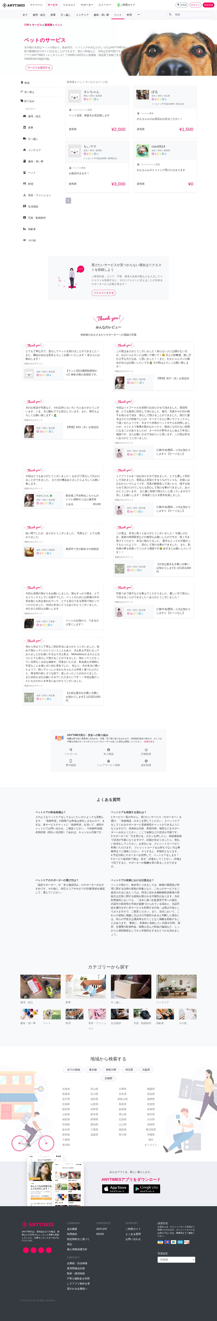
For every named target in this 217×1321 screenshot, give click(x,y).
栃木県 (66, 1129)
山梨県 (94, 1104)
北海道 (66, 1089)
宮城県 (66, 1104)
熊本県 (151, 1114)
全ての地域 (73, 1069)
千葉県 (66, 1139)
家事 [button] (53, 14)
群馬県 (66, 1134)
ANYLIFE (101, 1229)
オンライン (151, 1144)
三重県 (94, 1129)
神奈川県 (111, 1069)
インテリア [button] (82, 14)
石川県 (94, 1094)
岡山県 (122, 1114)
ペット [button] (118, 14)
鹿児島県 (151, 1129)
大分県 (151, 1119)
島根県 (122, 1109)
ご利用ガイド (133, 1229)
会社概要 (72, 1229)
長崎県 (151, 1109)
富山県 (94, 1089)
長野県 (94, 1109)
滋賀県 (94, 1134)
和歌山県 (123, 1099)
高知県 (151, 1094)
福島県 (66, 1119)
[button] (181, 5)
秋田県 (66, 1109)
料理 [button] (129, 14)
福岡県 (151, 1099)
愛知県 (94, 1124)
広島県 (122, 1119)
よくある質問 (133, 1234)
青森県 (66, 1094)
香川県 (122, 1134)
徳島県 (122, 1129)
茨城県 (66, 1124)
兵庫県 (122, 1089)
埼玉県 (129, 1069)
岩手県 (66, 1099)
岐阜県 (94, 1114)
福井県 (94, 1099)
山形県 (66, 1114)
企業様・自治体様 (77, 1263)
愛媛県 (151, 1089)
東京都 (93, 1069)
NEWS (100, 1234)
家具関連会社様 (76, 1268)
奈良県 (122, 1094)
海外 (150, 1139)
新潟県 (66, 1144)
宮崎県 (151, 1124)
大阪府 (146, 1069)
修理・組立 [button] (39, 14)
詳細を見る (149, 741)
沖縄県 (151, 1134)
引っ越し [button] (66, 14)
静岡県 (94, 1119)
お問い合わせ (133, 1239)
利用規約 (72, 1234)
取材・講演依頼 (76, 1273)
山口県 (122, 1124)
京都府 (108, 1078)
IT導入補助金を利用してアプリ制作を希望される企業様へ (78, 1283)
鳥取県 (122, 1104)
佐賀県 (151, 1104)
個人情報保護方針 (77, 1249)
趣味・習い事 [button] (101, 14)
